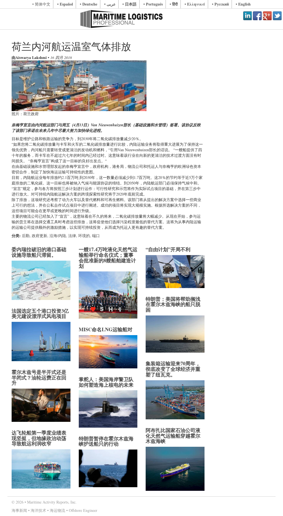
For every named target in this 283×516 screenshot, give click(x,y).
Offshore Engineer (83, 510)
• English (243, 4)
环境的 (84, 235)
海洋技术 (38, 510)
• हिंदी (174, 4)
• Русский (220, 4)
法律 (72, 235)
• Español (65, 4)
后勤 (26, 235)
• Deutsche (88, 4)
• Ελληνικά (195, 4)
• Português (153, 4)
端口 (96, 235)
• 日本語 (129, 4)
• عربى (110, 4)
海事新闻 (19, 510)
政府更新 (39, 235)
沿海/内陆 (57, 235)
